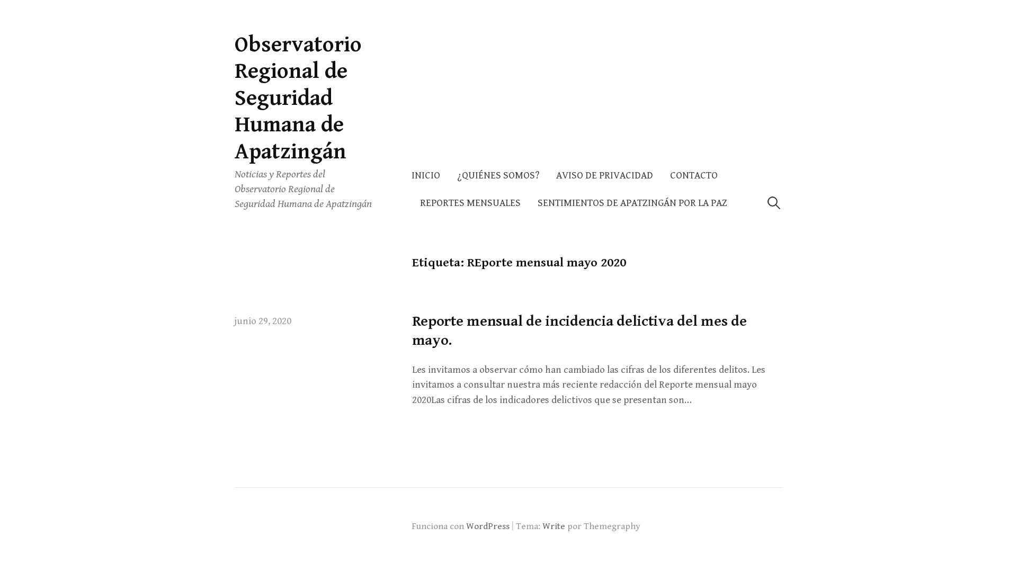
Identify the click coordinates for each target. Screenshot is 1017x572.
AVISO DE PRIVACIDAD (604, 175)
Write (553, 526)
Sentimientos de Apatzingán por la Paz (632, 203)
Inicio (426, 175)
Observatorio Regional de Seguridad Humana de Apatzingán (298, 98)
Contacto (694, 175)
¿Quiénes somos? (498, 175)
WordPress (488, 526)
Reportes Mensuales (470, 203)
